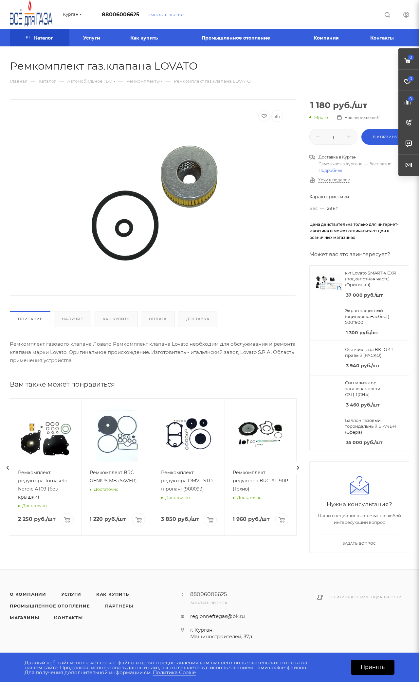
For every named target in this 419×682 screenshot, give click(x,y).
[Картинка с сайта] (153, 203)
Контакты (68, 617)
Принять (373, 667)
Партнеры (119, 605)
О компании (28, 594)
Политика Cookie (174, 672)
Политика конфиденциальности (365, 597)
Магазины (24, 617)
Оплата (158, 319)
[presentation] (7, 467)
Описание (30, 319)
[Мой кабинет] (406, 15)
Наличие (72, 319)
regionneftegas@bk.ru (217, 616)
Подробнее (330, 170)
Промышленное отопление (50, 605)
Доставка (197, 319)
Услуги (71, 594)
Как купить (116, 319)
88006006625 (120, 14)
